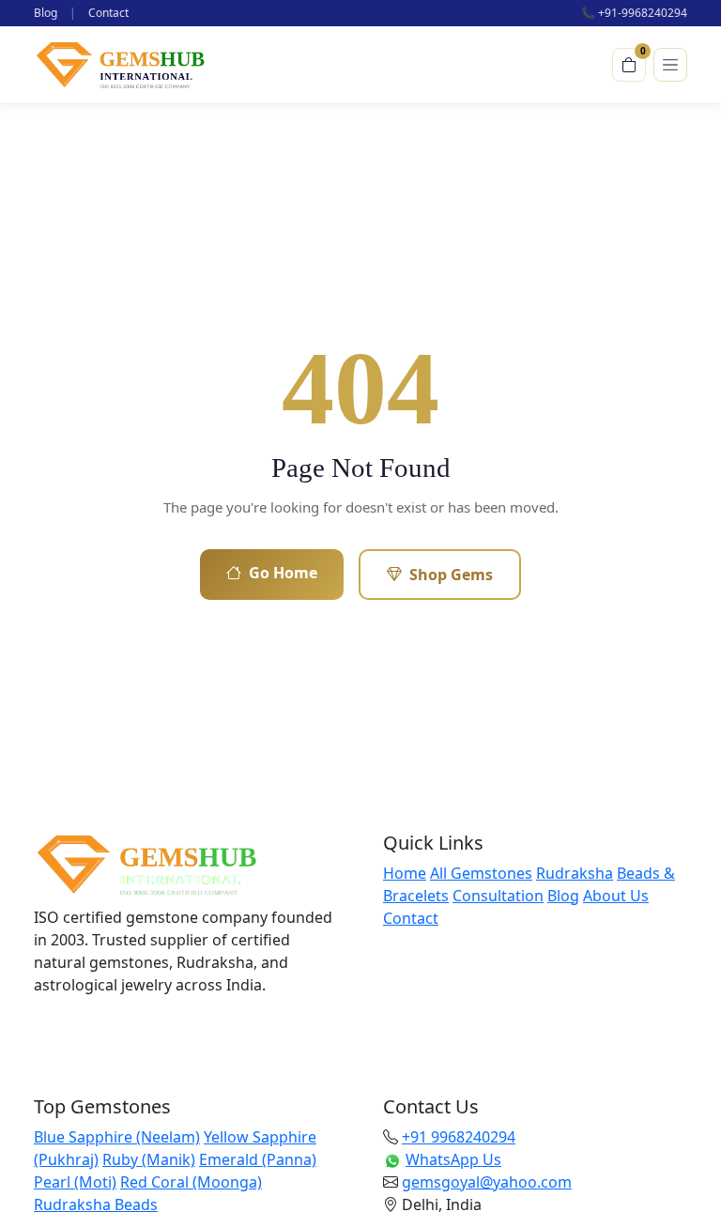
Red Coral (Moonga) (191, 1182)
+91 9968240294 (458, 1137)
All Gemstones (481, 873)
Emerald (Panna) (257, 1159)
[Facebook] (52, 1032)
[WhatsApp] (146, 1032)
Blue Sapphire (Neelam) (117, 1137)
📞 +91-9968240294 (634, 13)
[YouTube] (193, 1032)
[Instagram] (99, 1032)
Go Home (283, 572)
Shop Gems (451, 574)
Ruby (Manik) (148, 1159)
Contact (108, 13)
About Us (616, 895)
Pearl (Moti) (75, 1182)
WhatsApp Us (453, 1159)
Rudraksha (574, 873)
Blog (45, 13)
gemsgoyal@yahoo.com (487, 1182)
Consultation (498, 895)
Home (404, 873)
